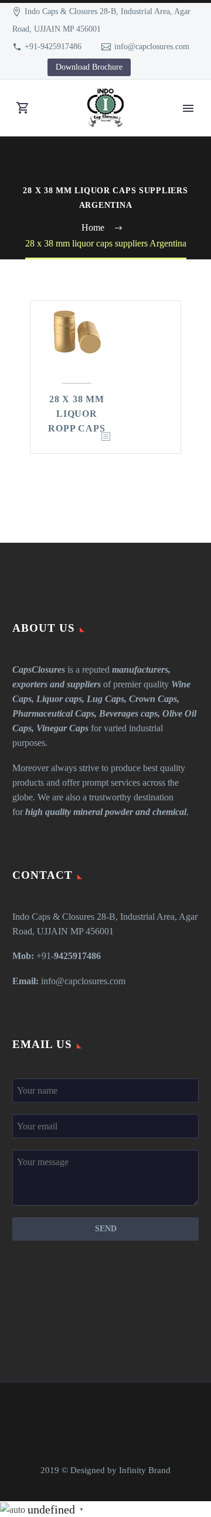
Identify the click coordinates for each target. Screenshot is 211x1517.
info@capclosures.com (151, 46)
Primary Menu (188, 108)
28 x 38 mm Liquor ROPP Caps (76, 413)
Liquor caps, (60, 699)
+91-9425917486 (53, 46)
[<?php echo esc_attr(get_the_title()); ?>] (105, 437)
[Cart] (22, 108)
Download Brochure (89, 67)
